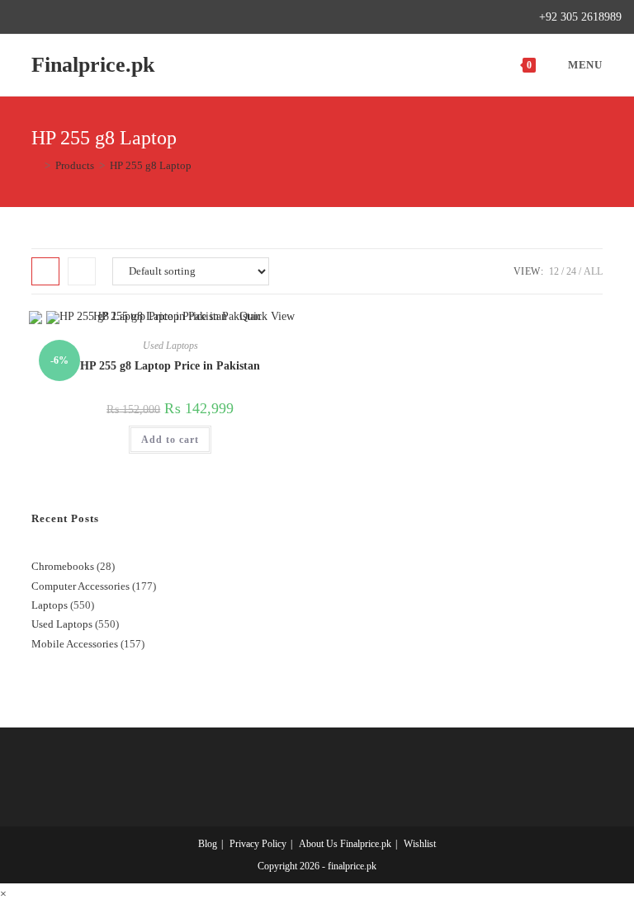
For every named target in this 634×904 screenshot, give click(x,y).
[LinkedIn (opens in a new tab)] (92, 17)
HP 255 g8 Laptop (151, 165)
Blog (207, 844)
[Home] (35, 165)
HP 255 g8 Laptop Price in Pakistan (170, 366)
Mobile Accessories (74, 644)
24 (571, 271)
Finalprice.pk (92, 65)
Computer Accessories (80, 586)
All (593, 271)
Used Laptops (170, 345)
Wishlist (420, 844)
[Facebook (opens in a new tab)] (35, 17)
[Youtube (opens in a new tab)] (111, 17)
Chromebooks (62, 566)
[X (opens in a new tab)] (19, 17)
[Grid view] (45, 271)
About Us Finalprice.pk (345, 844)
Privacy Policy (257, 844)
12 (554, 271)
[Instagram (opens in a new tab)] (73, 17)
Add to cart (170, 439)
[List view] (82, 271)
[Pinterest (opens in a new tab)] (54, 17)
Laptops (49, 605)
